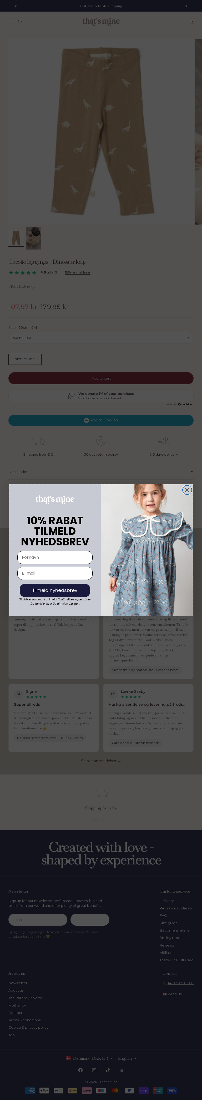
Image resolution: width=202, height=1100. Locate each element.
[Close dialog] (187, 490)
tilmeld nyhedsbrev (55, 590)
